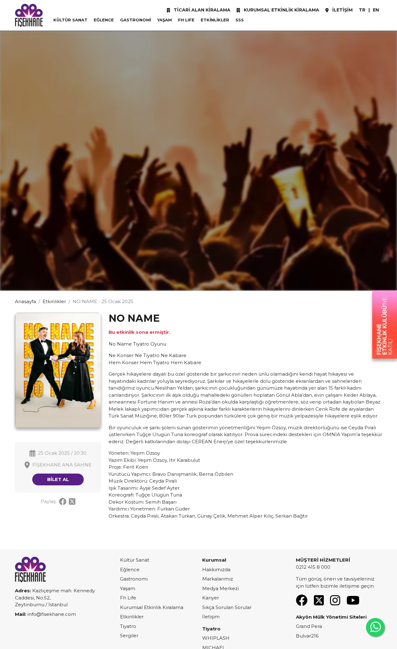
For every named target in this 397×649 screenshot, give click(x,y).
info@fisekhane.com (51, 614)
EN (376, 10)
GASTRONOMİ (135, 19)
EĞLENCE (104, 19)
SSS (239, 19)
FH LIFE (186, 19)
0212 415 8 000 (313, 567)
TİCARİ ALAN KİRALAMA (201, 10)
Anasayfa (25, 301)
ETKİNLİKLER (215, 19)
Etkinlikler (54, 301)
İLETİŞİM (342, 10)
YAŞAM (164, 19)
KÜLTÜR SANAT (70, 19)
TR (362, 10)
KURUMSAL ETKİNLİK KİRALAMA (281, 10)
